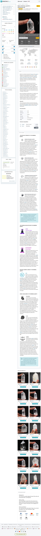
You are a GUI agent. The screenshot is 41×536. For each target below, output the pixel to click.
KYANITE (4, 127)
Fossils (5, 11)
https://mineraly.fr (36, 526)
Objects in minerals (7, 10)
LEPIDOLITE (5, 130)
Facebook (10, 526)
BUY (37, 37)
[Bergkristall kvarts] (36, 66)
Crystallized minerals (7, 8)
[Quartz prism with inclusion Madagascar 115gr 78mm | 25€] (35, 478)
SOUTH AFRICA (5, 85)
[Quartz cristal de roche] (25, 66)
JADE (4, 125)
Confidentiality (10, 524)
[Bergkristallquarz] (27, 66)
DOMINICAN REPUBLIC (6, 69)
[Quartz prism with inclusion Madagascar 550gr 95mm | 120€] (35, 377)
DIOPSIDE (5, 112)
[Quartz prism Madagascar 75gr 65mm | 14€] (35, 411)
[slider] (2, 46)
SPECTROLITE (5, 149)
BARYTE (4, 103)
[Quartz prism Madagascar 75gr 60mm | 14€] (23, 394)
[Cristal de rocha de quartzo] (34, 66)
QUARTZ (5, 140)
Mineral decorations (7, 7)
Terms (2, 524)
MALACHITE (5, 131)
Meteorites (5, 14)
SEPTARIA (5, 145)
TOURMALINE (5, 152)
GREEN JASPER (5, 122)
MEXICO (5, 77)
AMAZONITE (5, 93)
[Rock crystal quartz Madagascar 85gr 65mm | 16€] (35, 394)
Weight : (3, 48)
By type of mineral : (4, 41)
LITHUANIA (5, 73)
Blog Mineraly (5, 526)
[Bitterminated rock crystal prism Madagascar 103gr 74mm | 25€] (35, 428)
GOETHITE (5, 121)
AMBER (4, 94)
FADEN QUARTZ (6, 116)
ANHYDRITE (5, 98)
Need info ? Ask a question (23, 37)
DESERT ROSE (5, 111)
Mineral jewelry (6, 12)
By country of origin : (11, 41)
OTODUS (5, 135)
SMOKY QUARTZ (6, 148)
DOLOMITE (5, 113)
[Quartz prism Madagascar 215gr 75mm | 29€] (23, 428)
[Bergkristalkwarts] (32, 66)
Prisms (29, 60)
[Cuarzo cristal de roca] (31, 66)
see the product (23, 403)
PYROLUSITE (5, 139)
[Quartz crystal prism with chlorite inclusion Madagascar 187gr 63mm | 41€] (35, 461)
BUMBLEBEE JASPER (6, 104)
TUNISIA (5, 82)
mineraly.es (30, 528)
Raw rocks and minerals (8, 6)
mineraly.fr (5, 528)
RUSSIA (5, 81)
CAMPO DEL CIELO (6, 107)
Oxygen (23, 124)
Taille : (3, 51)
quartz (20, 384)
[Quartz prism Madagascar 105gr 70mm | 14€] (23, 377)
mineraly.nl (35, 528)
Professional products (7, 19)
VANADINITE (5, 154)
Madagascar (29, 63)
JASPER (4, 126)
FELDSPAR (5, 117)
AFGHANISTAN (5, 64)
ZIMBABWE (5, 86)
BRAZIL (5, 67)
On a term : (4, 36)
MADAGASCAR (6, 76)
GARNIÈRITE (5, 120)
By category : (4, 25)
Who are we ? (15, 524)
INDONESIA (5, 72)
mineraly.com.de (17, 528)
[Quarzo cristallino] (29, 66)
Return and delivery (21, 524)
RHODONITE (5, 143)
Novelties (5, 16)
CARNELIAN (5, 108)
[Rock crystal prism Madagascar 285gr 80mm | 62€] (23, 478)
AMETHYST (5, 95)
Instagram (14, 526)
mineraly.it (24, 528)
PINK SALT (5, 136)
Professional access (28, 524)
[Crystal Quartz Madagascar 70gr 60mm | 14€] (23, 461)
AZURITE (5, 102)
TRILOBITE (5, 153)
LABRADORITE (5, 129)
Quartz (36, 60)
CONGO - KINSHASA (6, 68)
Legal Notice (6, 524)
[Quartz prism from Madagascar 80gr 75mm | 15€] (23, 411)
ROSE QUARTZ (5, 144)
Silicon (23, 126)
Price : (3, 45)
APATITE (4, 99)
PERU (4, 78)
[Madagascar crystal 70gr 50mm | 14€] (35, 445)
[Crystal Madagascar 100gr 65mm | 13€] (23, 445)
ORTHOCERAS (5, 134)
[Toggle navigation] (39, 1)
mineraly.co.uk (10, 528)
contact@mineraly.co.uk (27, 526)
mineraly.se (23, 529)
